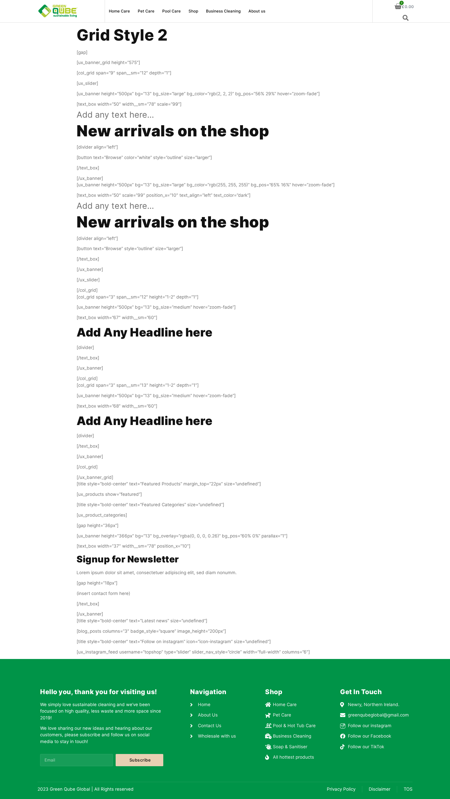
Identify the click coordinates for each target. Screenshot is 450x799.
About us (256, 11)
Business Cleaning (223, 11)
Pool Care (171, 11)
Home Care (119, 11)
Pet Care (146, 11)
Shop (193, 11)
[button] (405, 18)
